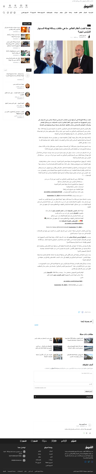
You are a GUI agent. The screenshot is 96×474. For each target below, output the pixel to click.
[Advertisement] (63, 85)
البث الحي (30, 471)
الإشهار (4, 471)
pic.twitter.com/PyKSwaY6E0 (73, 281)
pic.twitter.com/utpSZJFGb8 (53, 191)
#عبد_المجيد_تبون (57, 210)
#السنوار (49, 272)
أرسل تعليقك (88, 391)
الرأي (66, 12)
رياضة (70, 12)
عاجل (25, 471)
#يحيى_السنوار (72, 210)
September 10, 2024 (60, 284)
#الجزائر (76, 213)
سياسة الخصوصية (12, 471)
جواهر (61, 12)
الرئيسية (91, 12)
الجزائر (85, 12)
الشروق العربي (24, 12)
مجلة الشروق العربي (39, 471)
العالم (80, 12)
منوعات (56, 12)
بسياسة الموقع (55, 368)
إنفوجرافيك (49, 12)
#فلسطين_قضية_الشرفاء (70, 220)
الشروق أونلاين (82, 35)
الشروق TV (33, 12)
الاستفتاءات (19, 471)
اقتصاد (75, 12)
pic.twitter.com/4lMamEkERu (74, 223)
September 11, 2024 (53, 195)
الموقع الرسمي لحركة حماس (77, 237)
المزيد (5, 70)
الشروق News (41, 12)
